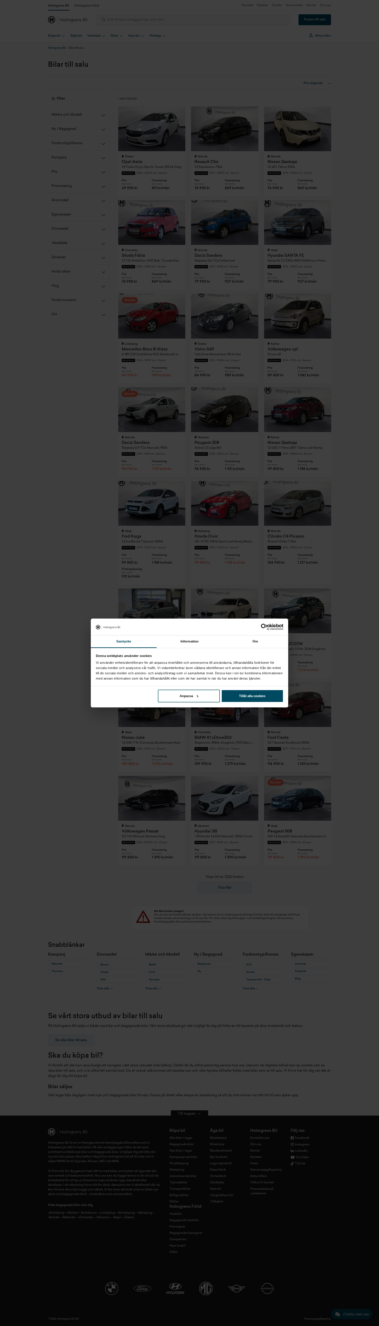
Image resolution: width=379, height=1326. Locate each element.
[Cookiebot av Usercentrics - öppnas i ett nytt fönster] (264, 627)
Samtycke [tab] (123, 641)
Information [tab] (189, 641)
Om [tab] (255, 641)
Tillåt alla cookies (252, 696)
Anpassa (186, 696)
